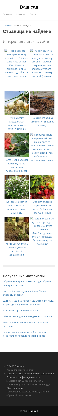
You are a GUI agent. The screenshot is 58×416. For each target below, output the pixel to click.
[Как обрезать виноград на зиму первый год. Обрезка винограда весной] (17, 61)
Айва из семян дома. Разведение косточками (28, 316)
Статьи (33, 14)
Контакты (11, 373)
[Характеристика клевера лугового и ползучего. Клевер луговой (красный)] (42, 61)
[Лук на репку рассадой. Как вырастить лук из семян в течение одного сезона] (17, 114)
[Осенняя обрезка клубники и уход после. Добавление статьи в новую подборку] (42, 198)
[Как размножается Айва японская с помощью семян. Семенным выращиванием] (17, 198)
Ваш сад (29, 7)
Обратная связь (15, 388)
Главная (7, 14)
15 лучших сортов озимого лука (20, 310)
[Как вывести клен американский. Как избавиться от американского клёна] (42, 145)
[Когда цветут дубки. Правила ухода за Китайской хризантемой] (17, 240)
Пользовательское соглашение (36, 373)
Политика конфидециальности (23, 377)
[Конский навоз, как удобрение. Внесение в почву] (42, 114)
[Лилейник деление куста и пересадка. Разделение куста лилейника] (42, 229)
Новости (20, 14)
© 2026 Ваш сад (15, 366)
